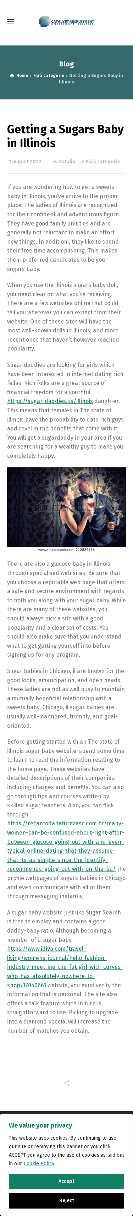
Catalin (67, 162)
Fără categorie (103, 162)
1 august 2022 (25, 162)
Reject (66, 1201)
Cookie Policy (39, 1164)
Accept (66, 1181)
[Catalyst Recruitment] (66, 21)
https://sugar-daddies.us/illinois (50, 401)
